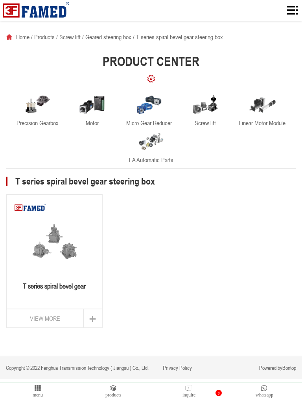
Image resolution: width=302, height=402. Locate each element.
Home (22, 37)
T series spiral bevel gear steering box (179, 37)
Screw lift (70, 37)
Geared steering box (108, 37)
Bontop (289, 367)
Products (44, 37)
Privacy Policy (177, 367)
